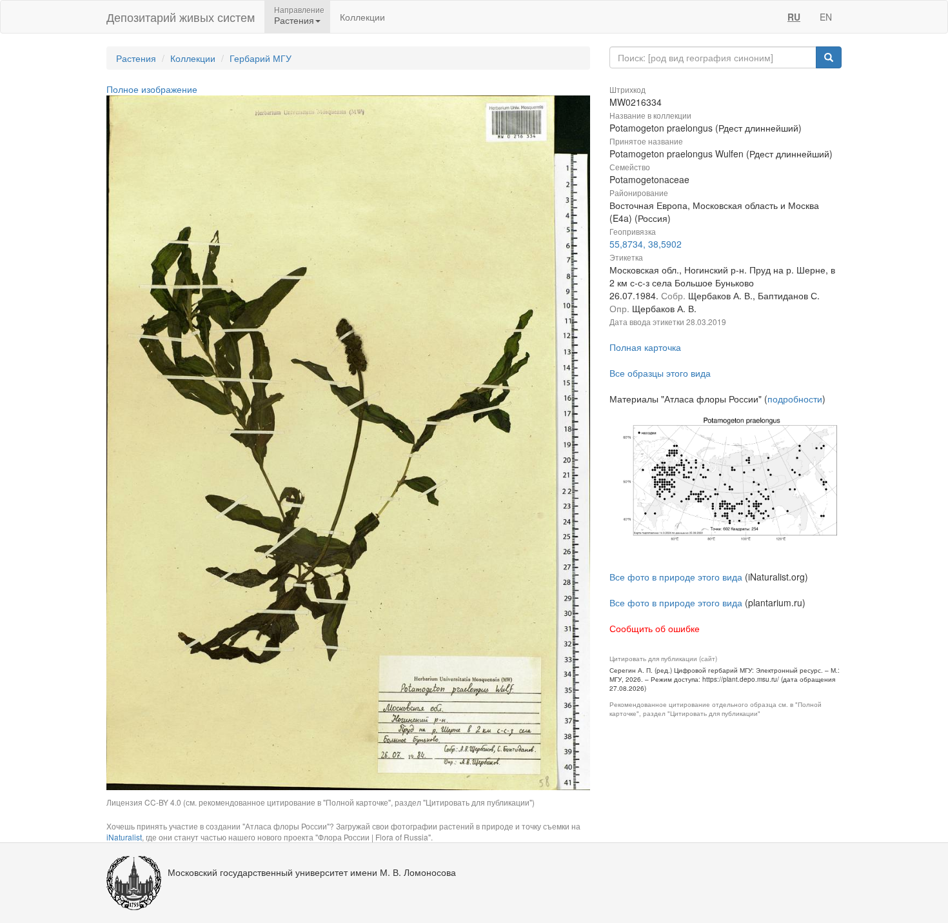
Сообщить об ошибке (654, 628)
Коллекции (362, 16)
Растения (136, 58)
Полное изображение (151, 89)
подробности (794, 398)
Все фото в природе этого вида (675, 576)
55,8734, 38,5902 (645, 243)
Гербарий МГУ (260, 58)
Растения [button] (294, 20)
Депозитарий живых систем (180, 16)
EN (826, 16)
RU (793, 16)
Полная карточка (645, 347)
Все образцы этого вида (660, 372)
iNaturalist (124, 836)
